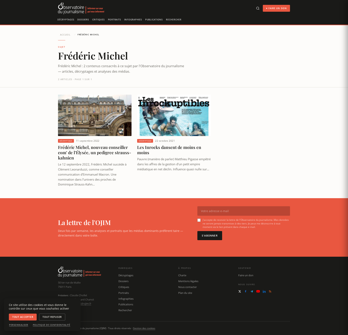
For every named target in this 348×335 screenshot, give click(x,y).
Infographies (133, 19)
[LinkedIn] (264, 291)
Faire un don (245, 275)
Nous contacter (187, 287)
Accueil (65, 34)
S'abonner (210, 235)
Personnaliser (18, 324)
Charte (182, 275)
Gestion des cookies (144, 328)
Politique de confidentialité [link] (51, 324)
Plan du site (185, 293)
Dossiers (83, 19)
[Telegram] (251, 291)
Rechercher (173, 19)
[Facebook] (245, 291)
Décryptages (65, 19)
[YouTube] (258, 291)
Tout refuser (52, 317)
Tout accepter (22, 317)
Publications (154, 19)
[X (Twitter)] (239, 291)
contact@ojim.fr (81, 303)
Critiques (98, 19)
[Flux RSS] (270, 291)
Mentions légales (188, 281)
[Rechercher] (258, 8)
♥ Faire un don (276, 8)
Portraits (114, 19)
